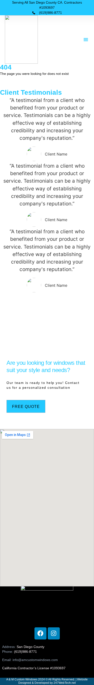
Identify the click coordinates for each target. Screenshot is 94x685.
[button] (85, 39)
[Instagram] (54, 633)
